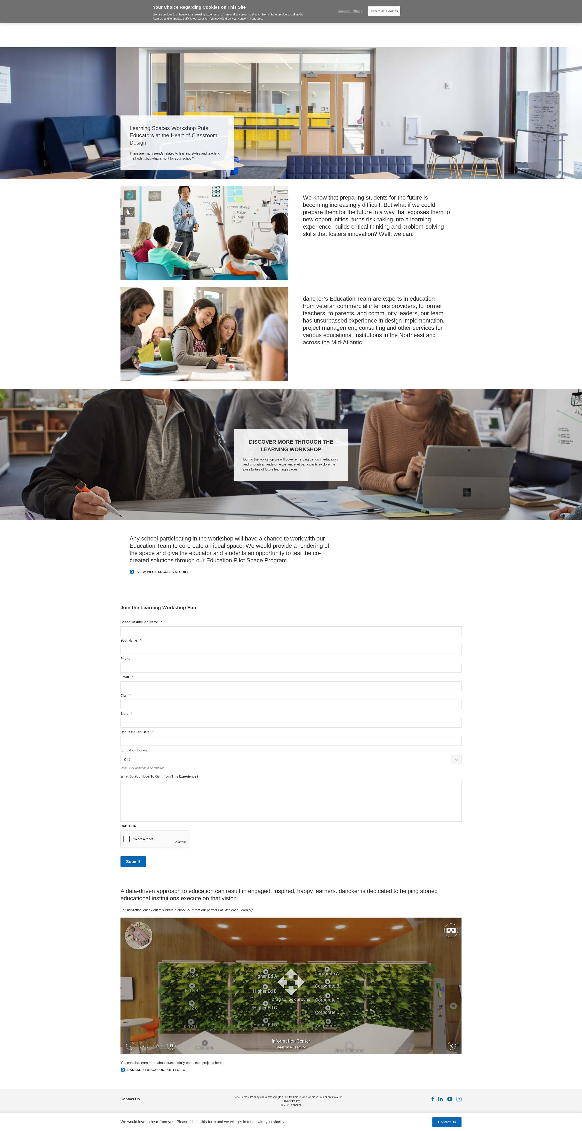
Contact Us (130, 1099)
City (132, 695)
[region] (291, 11)
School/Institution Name (148, 622)
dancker (296, 1105)
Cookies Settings (350, 11)
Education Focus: (134, 750)
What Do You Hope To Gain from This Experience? (159, 776)
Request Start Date (143, 732)
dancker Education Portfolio (156, 1070)
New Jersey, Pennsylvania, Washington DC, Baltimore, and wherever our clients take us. (288, 1097)
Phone (125, 658)
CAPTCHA (128, 826)
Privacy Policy (291, 1101)
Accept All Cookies (384, 11)
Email (133, 677)
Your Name (137, 640)
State (133, 713)
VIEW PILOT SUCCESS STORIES (162, 572)
